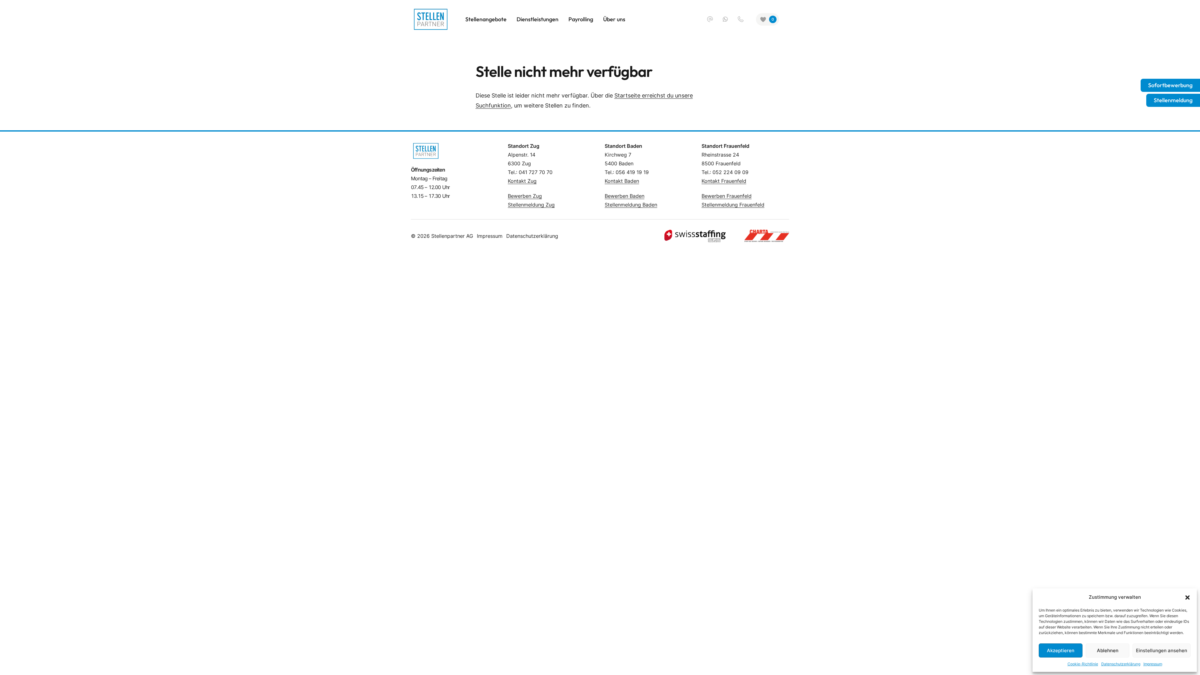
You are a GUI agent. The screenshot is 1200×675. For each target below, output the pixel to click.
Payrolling (580, 19)
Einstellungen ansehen (1161, 650)
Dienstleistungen (537, 19)
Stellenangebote (486, 19)
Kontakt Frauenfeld (724, 181)
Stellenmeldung (1173, 100)
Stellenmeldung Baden (631, 205)
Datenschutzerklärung (1120, 664)
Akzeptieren (1060, 650)
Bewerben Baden (624, 196)
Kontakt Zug (522, 181)
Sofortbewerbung (1170, 85)
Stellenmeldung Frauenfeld (733, 205)
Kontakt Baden (622, 181)
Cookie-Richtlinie (1083, 664)
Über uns (614, 19)
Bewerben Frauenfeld (727, 196)
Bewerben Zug (525, 196)
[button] (1187, 597)
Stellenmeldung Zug (531, 205)
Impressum (1152, 664)
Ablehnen (1107, 650)
